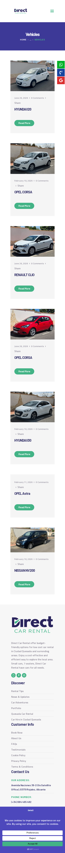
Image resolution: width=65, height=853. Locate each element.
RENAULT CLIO (24, 275)
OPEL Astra (22, 493)
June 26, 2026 (21, 97)
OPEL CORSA (23, 192)
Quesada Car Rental (22, 714)
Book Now (16, 732)
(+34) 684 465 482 (21, 801)
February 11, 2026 (23, 482)
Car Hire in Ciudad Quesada (26, 719)
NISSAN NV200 (24, 570)
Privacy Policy (18, 761)
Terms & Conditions (22, 766)
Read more (24, 122)
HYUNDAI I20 (22, 109)
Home (23, 39)
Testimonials (18, 749)
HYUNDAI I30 (22, 440)
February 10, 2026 (23, 180)
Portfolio (16, 708)
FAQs (14, 744)
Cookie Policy (18, 755)
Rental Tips (17, 691)
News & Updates (20, 697)
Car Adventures (19, 702)
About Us (16, 738)
